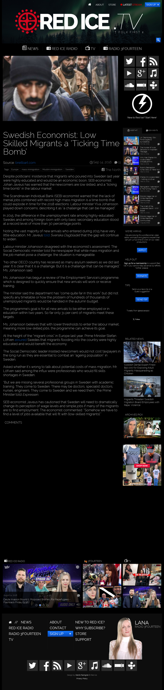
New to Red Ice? (90, 622)
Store (112, 4)
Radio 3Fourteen (125, 49)
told (47, 235)
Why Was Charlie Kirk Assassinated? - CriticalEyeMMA (148, 159)
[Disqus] (61, 456)
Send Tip (142, 299)
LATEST (132, 4)
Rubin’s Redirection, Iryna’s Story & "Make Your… (150, 168)
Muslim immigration (52, 169)
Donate (142, 276)
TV (92, 49)
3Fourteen (95, 561)
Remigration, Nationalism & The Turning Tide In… (149, 188)
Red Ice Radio (64, 49)
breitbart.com (25, 163)
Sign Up (151, 4)
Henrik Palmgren (82, 675)
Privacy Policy (82, 679)
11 (119, 162)
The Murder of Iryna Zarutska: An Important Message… (148, 149)
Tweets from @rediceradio (138, 311)
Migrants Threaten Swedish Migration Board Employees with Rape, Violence (141, 402)
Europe (15, 169)
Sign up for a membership (135, 263)
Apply (142, 250)
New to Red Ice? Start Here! (142, 116)
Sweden (69, 169)
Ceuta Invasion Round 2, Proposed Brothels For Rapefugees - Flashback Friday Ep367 (36, 601)
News (32, 49)
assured (21, 340)
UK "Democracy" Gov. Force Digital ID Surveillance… (148, 139)
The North (113, 170)
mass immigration (30, 169)
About (100, 4)
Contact (58, 628)
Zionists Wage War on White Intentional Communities (148, 198)
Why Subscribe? (90, 628)
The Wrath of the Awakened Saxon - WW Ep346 (149, 208)
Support (83, 640)
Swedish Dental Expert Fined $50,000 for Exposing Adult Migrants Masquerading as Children (139, 369)
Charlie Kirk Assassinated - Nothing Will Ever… (149, 178)
